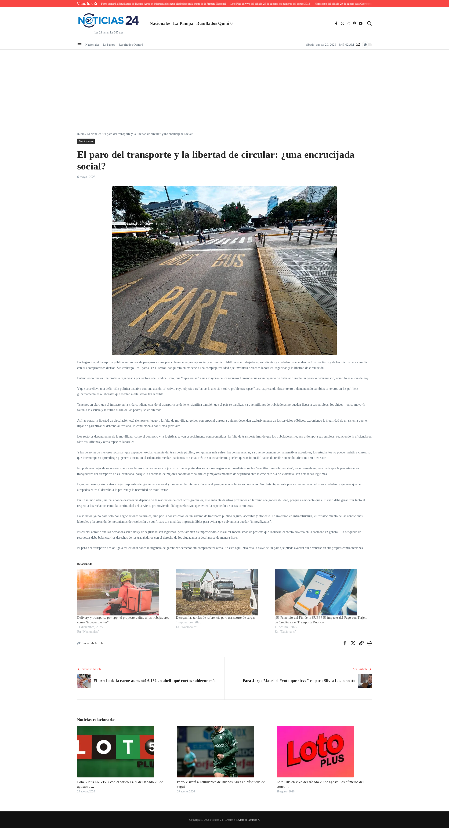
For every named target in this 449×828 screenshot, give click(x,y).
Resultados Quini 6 (214, 23)
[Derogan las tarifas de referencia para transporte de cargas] (223, 592)
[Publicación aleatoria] (358, 45)
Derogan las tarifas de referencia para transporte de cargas (215, 617)
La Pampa (183, 23)
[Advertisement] (224, 85)
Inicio (81, 134)
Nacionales (160, 23)
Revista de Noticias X (248, 819)
